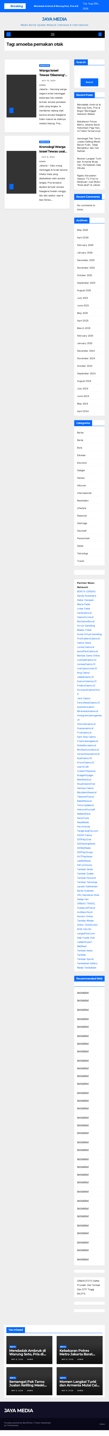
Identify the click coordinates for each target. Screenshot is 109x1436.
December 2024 (86, 350)
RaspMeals (83, 822)
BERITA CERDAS (86, 591)
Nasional (82, 515)
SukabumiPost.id (86, 907)
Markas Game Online (88, 655)
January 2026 (85, 252)
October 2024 (84, 365)
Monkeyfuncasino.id (88, 749)
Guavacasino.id (85, 728)
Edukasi (81, 455)
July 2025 (82, 298)
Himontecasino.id (86, 724)
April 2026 (83, 237)
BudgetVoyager (85, 775)
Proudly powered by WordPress (18, 1423)
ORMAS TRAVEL (86, 903)
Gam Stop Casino (86, 736)
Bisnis (80, 440)
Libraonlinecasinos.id (88, 753)
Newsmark (46, 1423)
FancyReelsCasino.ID (88, 702)
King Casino (83, 672)
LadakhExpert (84, 942)
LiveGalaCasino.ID (86, 659)
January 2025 (84, 343)
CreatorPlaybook (86, 771)
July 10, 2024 (48, 81)
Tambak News (85, 950)
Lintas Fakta (83, 608)
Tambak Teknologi (87, 882)
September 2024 (86, 373)
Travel (80, 561)
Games (81, 477)
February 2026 (85, 245)
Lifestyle (81, 508)
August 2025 (84, 290)
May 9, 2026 (17, 1359)
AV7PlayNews (84, 856)
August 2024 (84, 381)
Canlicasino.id (84, 612)
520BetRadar (84, 848)
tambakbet (83, 992)
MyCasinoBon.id (85, 621)
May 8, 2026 (17, 1391)
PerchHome (83, 826)
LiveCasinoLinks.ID (87, 668)
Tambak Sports (85, 959)
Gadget (81, 470)
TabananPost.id (85, 796)
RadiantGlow (84, 813)
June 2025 (83, 305)
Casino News (84, 642)
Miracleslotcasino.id (87, 711)
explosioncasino (85, 706)
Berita (80, 432)
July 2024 (82, 388)
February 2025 (85, 335)
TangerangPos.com (87, 830)
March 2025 (83, 328)
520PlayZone (84, 839)
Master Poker (84, 630)
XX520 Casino (84, 835)
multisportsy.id (84, 912)
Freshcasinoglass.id (87, 741)
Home (102, 1424)
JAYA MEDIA (54, 19)
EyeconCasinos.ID (87, 681)
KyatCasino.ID (84, 758)
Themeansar (12, 1425)
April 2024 (83, 411)
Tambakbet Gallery (87, 963)
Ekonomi (82, 462)
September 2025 (86, 282)
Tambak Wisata (85, 920)
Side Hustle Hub (86, 937)
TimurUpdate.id (85, 805)
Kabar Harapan (85, 600)
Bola (79, 447)
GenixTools (83, 818)
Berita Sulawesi (85, 890)
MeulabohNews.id (86, 792)
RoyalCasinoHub (86, 783)
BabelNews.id (84, 801)
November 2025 (86, 267)
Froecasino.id (84, 732)
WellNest (82, 946)
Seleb (80, 545)
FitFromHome (84, 865)
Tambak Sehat (85, 869)
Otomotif (82, 530)
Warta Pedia (83, 604)
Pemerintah (83, 538)
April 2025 (82, 320)
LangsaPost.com (86, 933)
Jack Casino (83, 698)
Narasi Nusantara (86, 595)
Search (81, 62)
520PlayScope (85, 852)
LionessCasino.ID (86, 664)
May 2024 (82, 403)
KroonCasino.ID (85, 762)
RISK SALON (84, 929)
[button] (95, 34)
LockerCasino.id (85, 647)
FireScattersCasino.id (88, 638)
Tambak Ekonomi (86, 877)
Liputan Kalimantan (87, 886)
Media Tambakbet (86, 967)
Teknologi (82, 553)
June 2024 (83, 396)
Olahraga (82, 523)
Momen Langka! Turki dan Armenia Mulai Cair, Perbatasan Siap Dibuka (79, 1385)
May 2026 (82, 230)
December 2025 (86, 260)
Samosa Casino (85, 788)
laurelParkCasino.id (87, 651)
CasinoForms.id (85, 617)
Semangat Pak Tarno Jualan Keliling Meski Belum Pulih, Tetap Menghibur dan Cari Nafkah (88, 144)
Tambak (81, 954)
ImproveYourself (86, 809)
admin (30, 1359)
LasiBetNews (84, 860)
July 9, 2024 (48, 157)
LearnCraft (83, 766)
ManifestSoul (84, 779)
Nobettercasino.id (86, 745)
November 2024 (86, 358)
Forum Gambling (86, 625)
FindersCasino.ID (86, 685)
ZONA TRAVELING (87, 924)
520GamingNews (86, 843)
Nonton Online (85, 916)
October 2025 (84, 275)
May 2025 (82, 313)
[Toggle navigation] (52, 34)
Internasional (84, 493)
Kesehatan (44, 65)
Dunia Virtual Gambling (89, 634)
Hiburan (81, 485)
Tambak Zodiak (85, 873)
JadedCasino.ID (85, 677)
